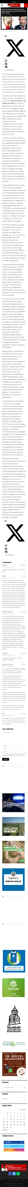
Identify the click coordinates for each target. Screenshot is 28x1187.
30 (7, 1127)
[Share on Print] (6, 64)
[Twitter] (14, 1173)
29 (3, 1127)
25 (14, 1124)
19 (17, 1122)
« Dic (3, 1130)
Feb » (6, 1130)
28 (24, 1124)
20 (20, 1122)
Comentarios (13, 1183)
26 (17, 1124)
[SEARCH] (24, 1087)
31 (10, 1127)
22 (3, 1124)
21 (24, 1122)
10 (10, 1119)
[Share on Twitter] (15, 58)
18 (14, 1122)
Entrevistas (19, 1183)
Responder (23, 565)
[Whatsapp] (18, 1173)
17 (10, 1122)
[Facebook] (10, 1173)
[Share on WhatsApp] (6, 61)
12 (17, 1119)
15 (3, 1122)
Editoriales (7, 1183)
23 (7, 1124)
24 (10, 1124)
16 (7, 1122)
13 (20, 1119)
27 (20, 1124)
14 (24, 1119)
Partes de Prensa (13, 1185)
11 (14, 1119)
